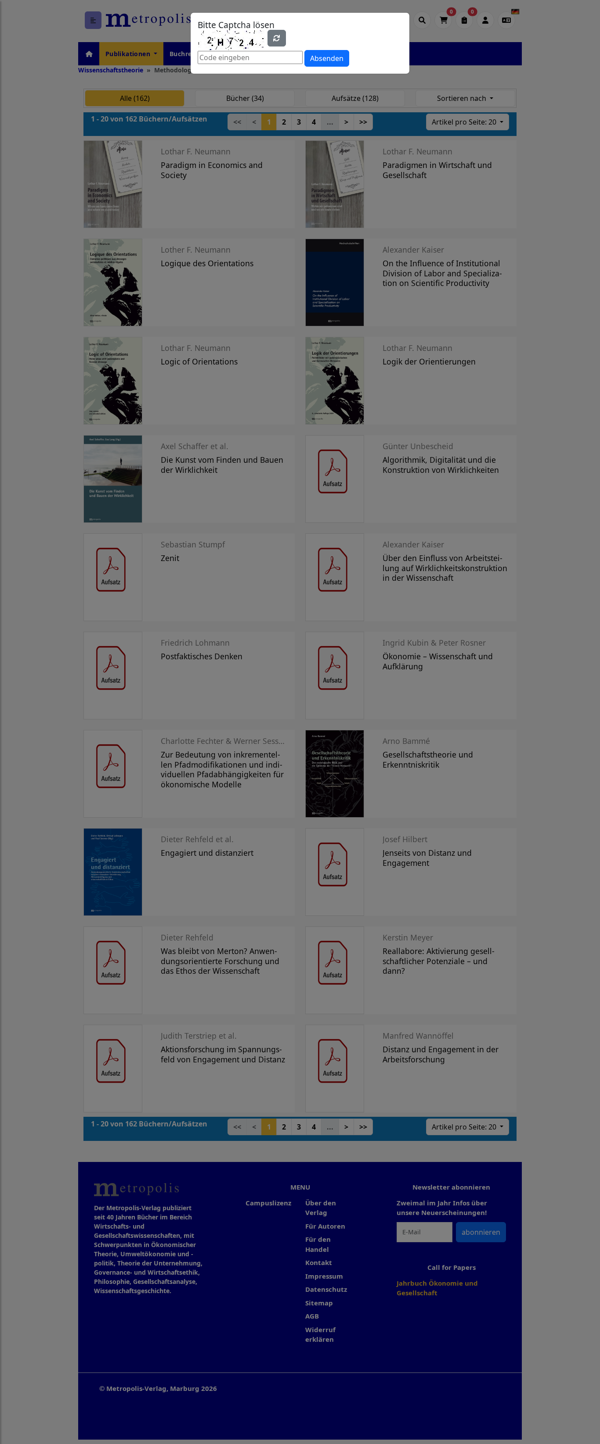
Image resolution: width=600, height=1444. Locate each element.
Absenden (326, 58)
